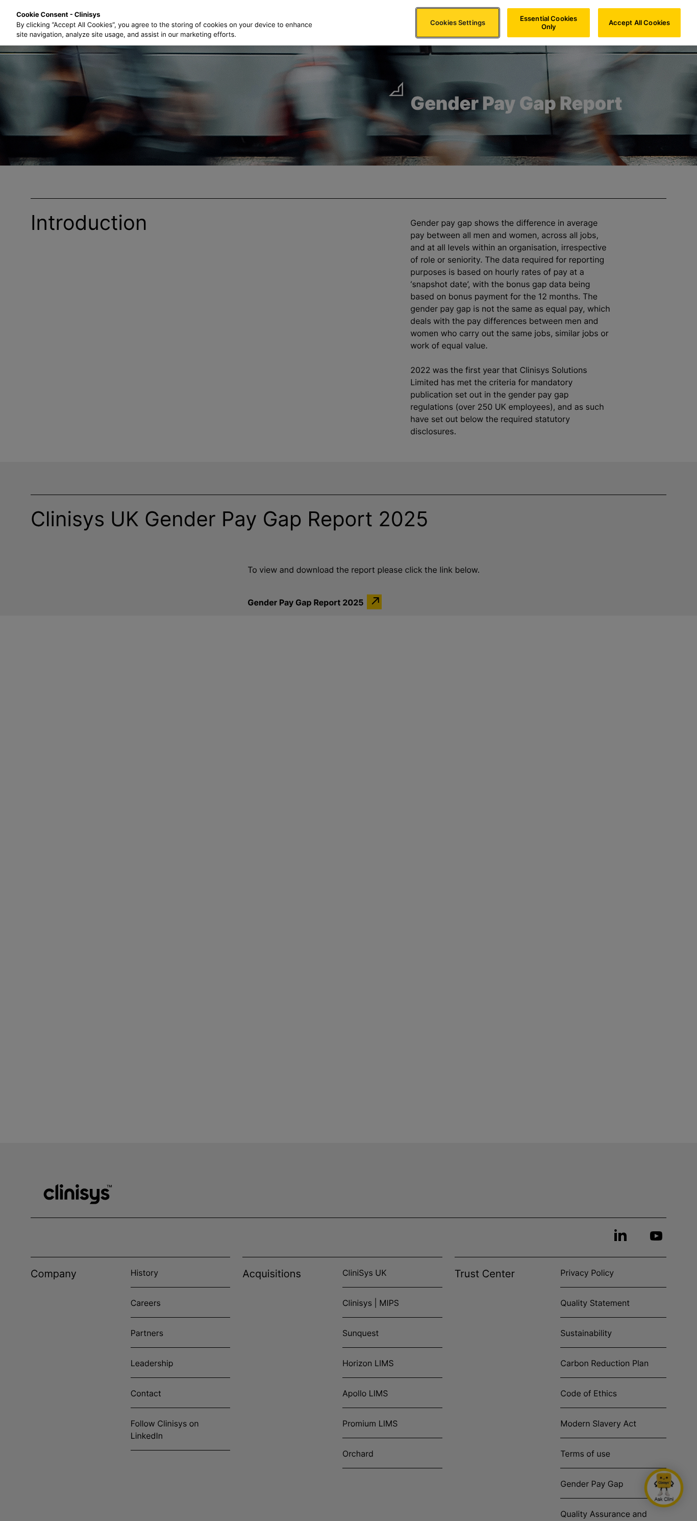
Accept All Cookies (639, 22)
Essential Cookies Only (548, 22)
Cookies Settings (457, 22)
